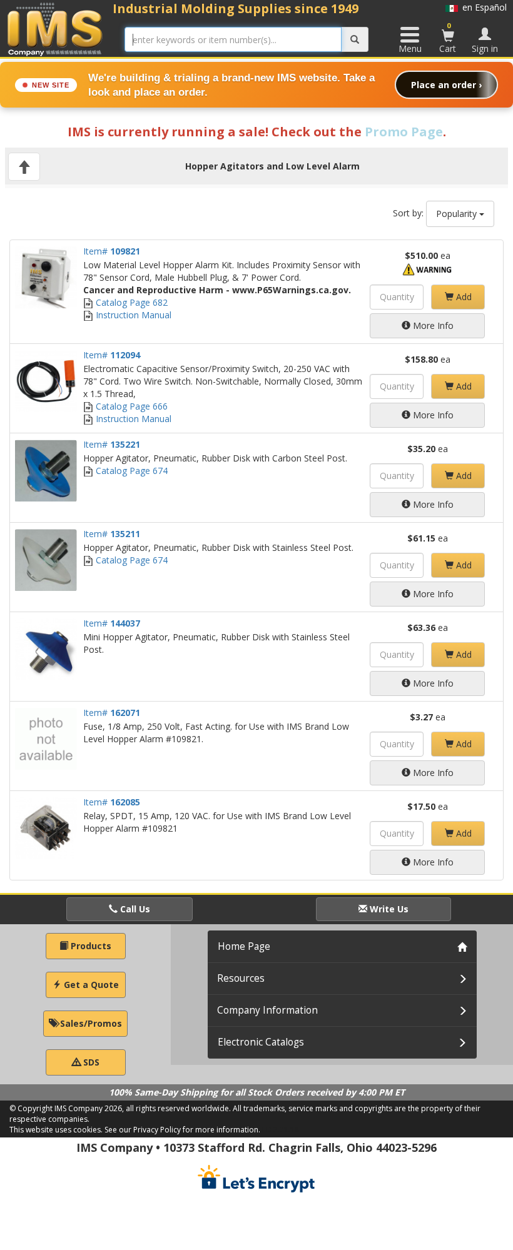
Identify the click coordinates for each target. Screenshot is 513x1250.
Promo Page (404, 131)
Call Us (134, 909)
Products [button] (89, 946)
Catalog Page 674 (130, 470)
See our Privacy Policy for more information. (182, 1129)
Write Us (388, 909)
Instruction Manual (132, 315)
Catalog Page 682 (130, 302)
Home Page (244, 946)
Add (463, 297)
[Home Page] (55, 29)
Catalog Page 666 (130, 406)
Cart (447, 37)
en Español (482, 7)
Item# (111, 251)
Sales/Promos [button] (90, 1023)
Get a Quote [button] (90, 984)
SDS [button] (90, 1062)
